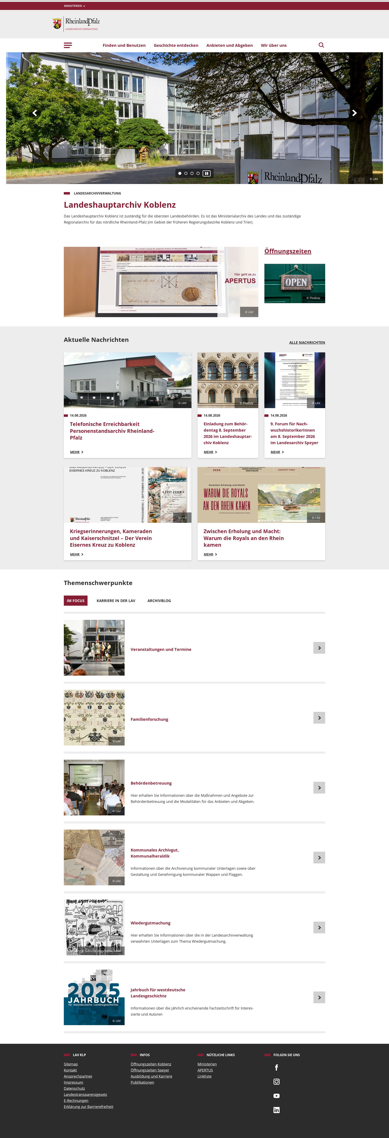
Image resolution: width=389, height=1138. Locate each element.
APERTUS (205, 1070)
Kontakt (70, 1070)
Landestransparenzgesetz (85, 1094)
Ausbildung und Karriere (151, 1076)
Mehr (73, 233)
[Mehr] (194, 648)
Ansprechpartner (78, 1076)
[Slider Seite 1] (179, 173)
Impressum (73, 1082)
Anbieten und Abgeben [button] (229, 45)
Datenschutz (74, 1088)
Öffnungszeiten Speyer (150, 1070)
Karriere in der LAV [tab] (116, 600)
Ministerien (207, 1064)
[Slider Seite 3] (191, 173)
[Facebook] (277, 1067)
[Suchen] (321, 45)
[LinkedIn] (277, 1110)
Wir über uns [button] (274, 45)
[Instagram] (277, 1081)
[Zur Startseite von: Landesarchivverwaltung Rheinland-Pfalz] (76, 23)
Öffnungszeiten (287, 251)
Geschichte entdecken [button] (176, 45)
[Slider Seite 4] (198, 173)
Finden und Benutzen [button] (124, 45)
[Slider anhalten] (206, 173)
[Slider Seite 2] (185, 173)
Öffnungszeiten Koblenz (151, 1064)
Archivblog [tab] (159, 600)
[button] (68, 45)
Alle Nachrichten (307, 342)
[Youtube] (277, 1095)
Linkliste (205, 1076)
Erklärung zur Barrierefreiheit (88, 1106)
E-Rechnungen (76, 1100)
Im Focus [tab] (75, 600)
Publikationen (142, 1082)
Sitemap (71, 1064)
